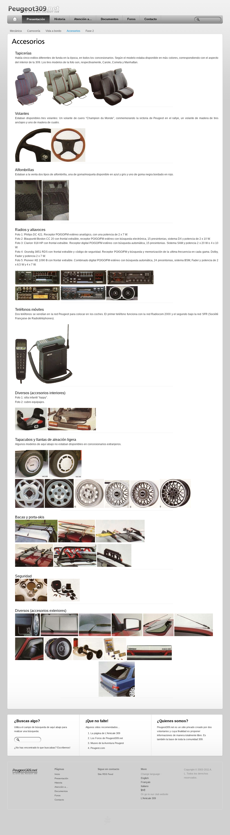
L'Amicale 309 (148, 798)
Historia (59, 19)
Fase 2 (90, 31)
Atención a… (83, 19)
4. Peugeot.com (96, 748)
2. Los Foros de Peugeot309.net (105, 738)
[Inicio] (24, 774)
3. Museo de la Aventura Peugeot (106, 743)
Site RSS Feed (105, 774)
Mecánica (16, 31)
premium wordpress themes (107, 820)
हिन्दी (143, 790)
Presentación (36, 19)
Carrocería (33, 31)
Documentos (109, 19)
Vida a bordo (53, 31)
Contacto (150, 19)
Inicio (14, 19)
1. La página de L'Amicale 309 (104, 733)
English (145, 778)
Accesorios (73, 31)
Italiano (144, 786)
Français (145, 782)
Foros (131, 19)
